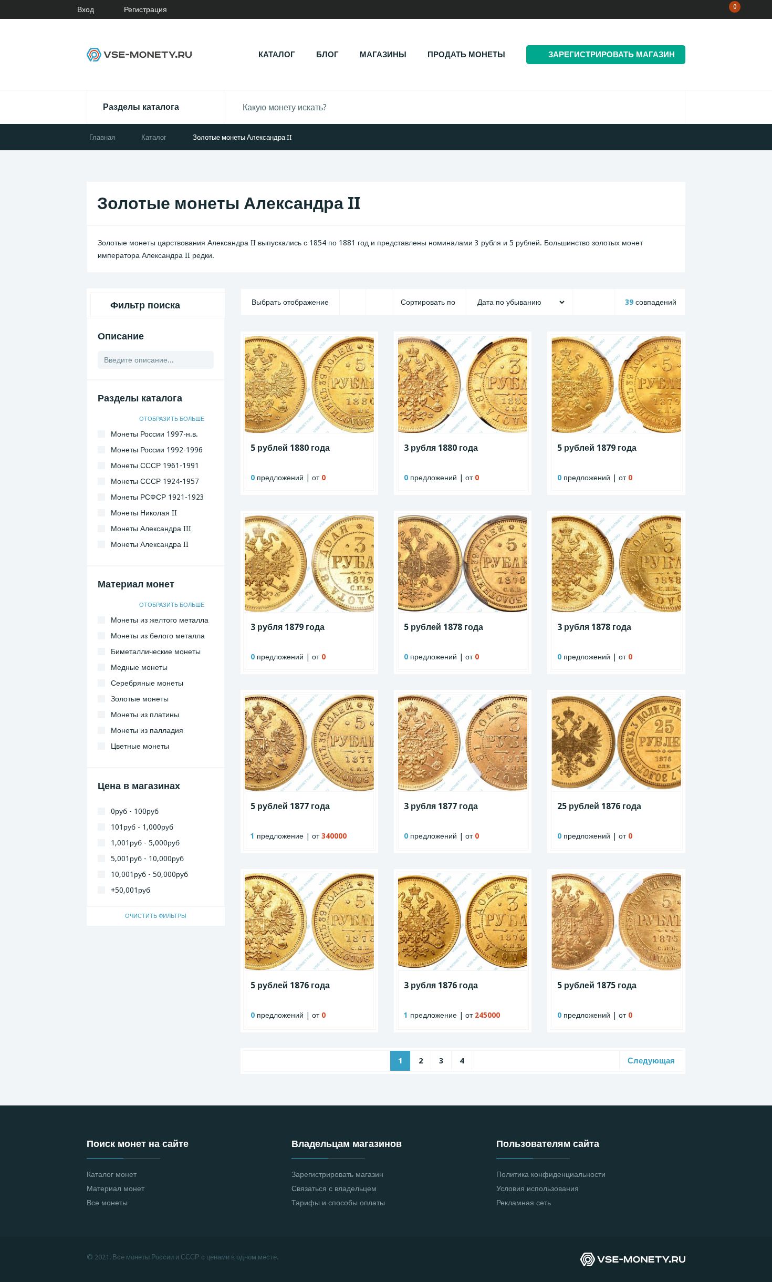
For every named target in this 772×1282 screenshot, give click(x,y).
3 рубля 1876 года (441, 985)
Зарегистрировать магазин (337, 1174)
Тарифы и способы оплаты (338, 1202)
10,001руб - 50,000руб (149, 874)
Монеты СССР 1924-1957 (155, 481)
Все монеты (107, 1202)
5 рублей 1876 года (290, 985)
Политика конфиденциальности (551, 1174)
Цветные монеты (140, 746)
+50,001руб (130, 890)
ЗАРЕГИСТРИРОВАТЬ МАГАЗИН (611, 54)
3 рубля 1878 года (594, 627)
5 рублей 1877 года (290, 806)
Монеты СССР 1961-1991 (155, 465)
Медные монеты (139, 667)
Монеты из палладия (147, 730)
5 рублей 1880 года (290, 448)
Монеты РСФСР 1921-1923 (157, 497)
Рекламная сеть (523, 1202)
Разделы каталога (141, 107)
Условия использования (537, 1188)
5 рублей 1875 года (597, 985)
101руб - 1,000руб (142, 827)
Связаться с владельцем (334, 1188)
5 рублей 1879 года (597, 448)
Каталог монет (112, 1174)
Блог (327, 54)
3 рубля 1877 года (441, 806)
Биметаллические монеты (156, 651)
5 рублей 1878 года (443, 627)
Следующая (651, 1061)
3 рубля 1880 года (441, 448)
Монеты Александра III (151, 528)
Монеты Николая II (144, 513)
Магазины (383, 54)
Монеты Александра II (150, 544)
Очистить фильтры (155, 916)
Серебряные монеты (147, 683)
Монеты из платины (145, 714)
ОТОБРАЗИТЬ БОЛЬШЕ (172, 419)
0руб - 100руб (135, 811)
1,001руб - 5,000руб (145, 843)
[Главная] (39, 9)
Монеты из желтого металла (159, 620)
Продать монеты (466, 54)
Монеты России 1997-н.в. (154, 434)
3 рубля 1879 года (288, 627)
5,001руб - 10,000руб (147, 858)
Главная (102, 137)
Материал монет (115, 1188)
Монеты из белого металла (158, 636)
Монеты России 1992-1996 (157, 450)
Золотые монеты (140, 699)
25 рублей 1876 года (599, 806)
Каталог (276, 54)
